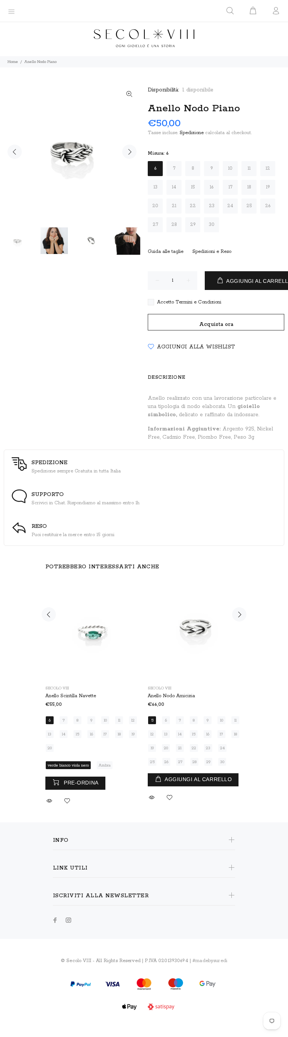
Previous (15, 152)
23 (211, 206)
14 (174, 187)
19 (268, 187)
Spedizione (192, 133)
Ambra (105, 765)
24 (230, 206)
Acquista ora (216, 324)
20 (155, 206)
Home (13, 61)
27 (155, 224)
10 (230, 168)
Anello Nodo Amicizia (171, 696)
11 (249, 168)
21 (174, 206)
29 (193, 224)
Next (129, 152)
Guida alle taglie (165, 251)
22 (193, 206)
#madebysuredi (209, 961)
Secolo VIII (57, 688)
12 (268, 168)
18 (249, 187)
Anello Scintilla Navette (70, 696)
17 (230, 187)
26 (267, 206)
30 (211, 224)
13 (155, 187)
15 (193, 187)
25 (249, 206)
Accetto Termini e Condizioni (189, 302)
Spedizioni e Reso (211, 251)
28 (174, 224)
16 (211, 187)
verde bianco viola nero (68, 765)
